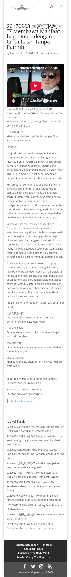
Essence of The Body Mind (33, 553)
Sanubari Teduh (33, 548)
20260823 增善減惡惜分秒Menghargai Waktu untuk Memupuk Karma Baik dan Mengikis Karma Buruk (35, 454)
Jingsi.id (47, 544)
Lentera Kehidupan (48, 53)
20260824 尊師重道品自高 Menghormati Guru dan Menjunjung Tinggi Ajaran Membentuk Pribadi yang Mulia (35, 440)
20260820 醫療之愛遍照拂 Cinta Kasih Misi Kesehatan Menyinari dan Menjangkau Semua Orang (33, 486)
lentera (14, 53)
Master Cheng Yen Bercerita (33, 557)
